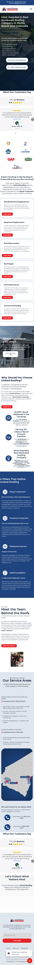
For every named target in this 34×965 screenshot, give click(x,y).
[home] (10, 9)
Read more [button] (17, 119)
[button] (31, 9)
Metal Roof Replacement (14, 222)
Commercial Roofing (12, 306)
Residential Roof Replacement (16, 202)
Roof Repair (9, 264)
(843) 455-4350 (21, 2)
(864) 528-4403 (21, 3)
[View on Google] (17, 123)
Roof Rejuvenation (11, 243)
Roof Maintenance (11, 285)
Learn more (7, 214)
